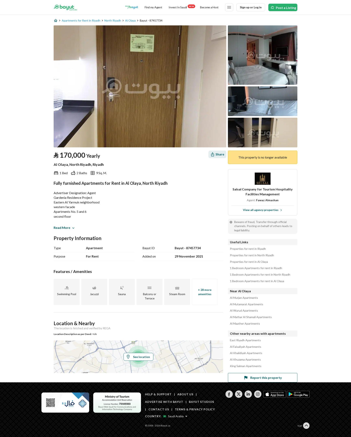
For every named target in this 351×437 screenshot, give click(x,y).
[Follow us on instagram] (257, 396)
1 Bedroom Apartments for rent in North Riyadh (260, 274)
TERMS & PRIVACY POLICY (195, 409)
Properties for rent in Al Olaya (249, 261)
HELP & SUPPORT (158, 394)
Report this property (266, 377)
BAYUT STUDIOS (201, 401)
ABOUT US (185, 394)
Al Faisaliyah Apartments (245, 346)
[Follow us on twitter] (238, 396)
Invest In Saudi (181, 7)
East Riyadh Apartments (245, 340)
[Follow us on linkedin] (248, 396)
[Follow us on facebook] (229, 396)
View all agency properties (260, 210)
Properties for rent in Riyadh (248, 248)
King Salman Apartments (245, 366)
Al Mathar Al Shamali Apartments (251, 317)
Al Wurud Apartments (244, 310)
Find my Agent (153, 7)
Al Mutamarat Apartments (246, 304)
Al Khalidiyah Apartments (246, 353)
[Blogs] (131, 7)
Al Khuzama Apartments (245, 359)
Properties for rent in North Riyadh (252, 255)
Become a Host (209, 7)
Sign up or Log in (251, 7)
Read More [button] (62, 227)
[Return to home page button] (65, 7)
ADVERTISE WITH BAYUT (164, 401)
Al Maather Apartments (245, 323)
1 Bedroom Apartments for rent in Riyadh (256, 268)
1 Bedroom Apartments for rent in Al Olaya (257, 281)
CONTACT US (158, 409)
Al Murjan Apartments (244, 297)
